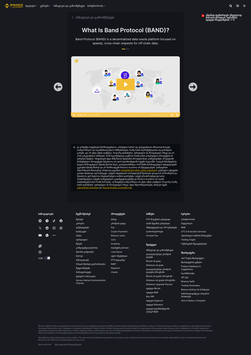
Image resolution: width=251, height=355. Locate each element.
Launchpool (116, 252)
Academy (115, 243)
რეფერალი (186, 223)
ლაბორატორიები (154, 231)
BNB (183, 227)
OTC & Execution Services (193, 231)
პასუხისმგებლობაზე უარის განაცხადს (139, 170)
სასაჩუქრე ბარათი (120, 247)
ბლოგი (79, 256)
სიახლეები (81, 231)
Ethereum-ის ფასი (154, 265)
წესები (79, 243)
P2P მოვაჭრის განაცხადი (158, 219)
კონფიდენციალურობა (87, 247)
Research (115, 268)
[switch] (47, 258)
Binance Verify (188, 281)
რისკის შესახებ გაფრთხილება (117, 187)
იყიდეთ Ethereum (154, 304)
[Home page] (14, 5)
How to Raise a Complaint (193, 300)
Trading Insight (188, 239)
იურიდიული (81, 239)
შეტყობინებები (83, 268)
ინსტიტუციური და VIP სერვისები (161, 227)
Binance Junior (118, 235)
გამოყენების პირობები (88, 187)
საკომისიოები (187, 273)
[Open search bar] (229, 5)
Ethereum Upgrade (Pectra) (159, 284)
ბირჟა (114, 219)
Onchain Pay (152, 235)
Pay (113, 227)
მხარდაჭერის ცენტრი (191, 262)
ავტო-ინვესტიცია (119, 256)
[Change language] (237, 5)
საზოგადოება (82, 260)
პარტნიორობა (188, 219)
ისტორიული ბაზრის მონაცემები (196, 235)
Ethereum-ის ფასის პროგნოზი (160, 280)
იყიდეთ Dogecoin (154, 300)
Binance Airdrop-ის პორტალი (195, 289)
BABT (113, 264)
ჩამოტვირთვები (83, 272)
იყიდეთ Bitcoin (153, 288)
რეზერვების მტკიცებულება (194, 243)
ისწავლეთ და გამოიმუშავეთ (159, 250)
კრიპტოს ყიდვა (118, 223)
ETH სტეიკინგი (118, 260)
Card (113, 239)
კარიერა (80, 223)
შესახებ (79, 219)
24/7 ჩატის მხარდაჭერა (192, 258)
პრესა (79, 235)
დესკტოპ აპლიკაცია (86, 276)
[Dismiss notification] (245, 15)
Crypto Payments (119, 231)
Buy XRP (150, 296)
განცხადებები (82, 227)
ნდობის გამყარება (85, 252)
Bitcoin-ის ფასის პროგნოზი (159, 276)
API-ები (184, 277)
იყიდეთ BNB (152, 292)
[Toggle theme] (244, 6)
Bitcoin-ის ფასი (153, 261)
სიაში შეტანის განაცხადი (158, 223)
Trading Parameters (190, 285)
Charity (114, 272)
